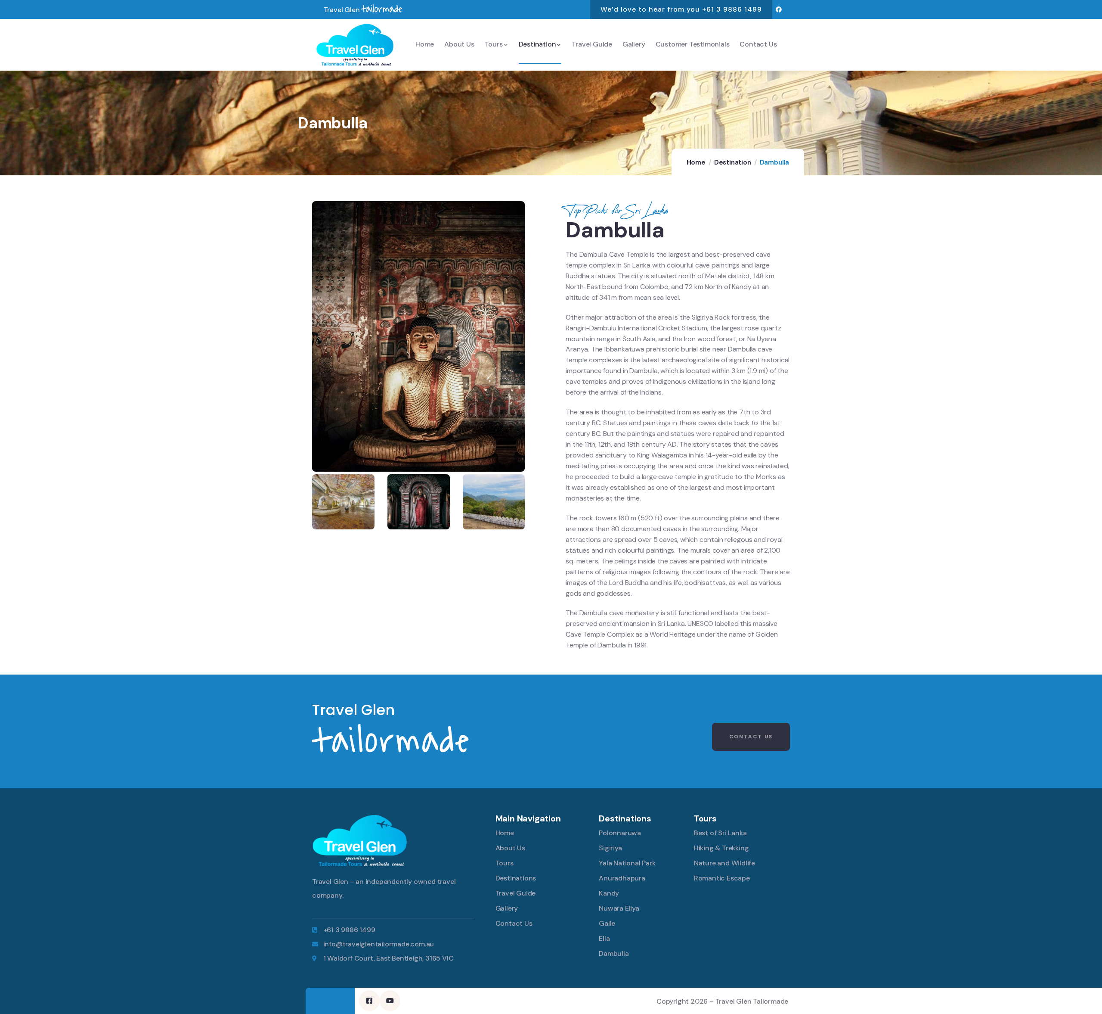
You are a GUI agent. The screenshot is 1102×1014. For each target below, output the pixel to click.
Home (696, 162)
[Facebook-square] (369, 1000)
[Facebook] (779, 9)
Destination (732, 162)
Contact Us (751, 736)
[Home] (354, 44)
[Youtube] (390, 1000)
